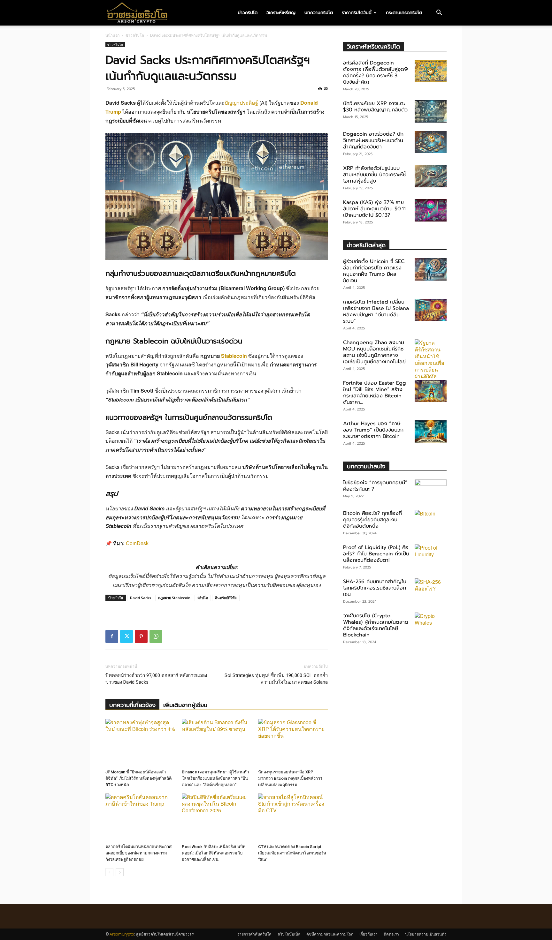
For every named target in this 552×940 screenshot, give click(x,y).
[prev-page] (109, 872)
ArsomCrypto (122, 934)
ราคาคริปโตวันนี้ (357, 12)
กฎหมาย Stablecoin (174, 597)
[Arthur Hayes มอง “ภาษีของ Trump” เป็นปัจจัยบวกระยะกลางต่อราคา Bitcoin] (431, 431)
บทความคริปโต (318, 12)
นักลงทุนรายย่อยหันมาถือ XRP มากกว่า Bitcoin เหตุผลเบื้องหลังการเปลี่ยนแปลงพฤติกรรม (290, 778)
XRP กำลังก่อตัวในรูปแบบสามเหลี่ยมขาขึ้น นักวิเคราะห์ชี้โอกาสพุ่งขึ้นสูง (374, 174)
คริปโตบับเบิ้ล (289, 934)
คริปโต (202, 597)
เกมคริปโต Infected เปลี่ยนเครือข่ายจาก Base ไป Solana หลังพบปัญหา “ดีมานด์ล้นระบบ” (376, 311)
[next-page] (120, 872)
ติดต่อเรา (391, 934)
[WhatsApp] (156, 636)
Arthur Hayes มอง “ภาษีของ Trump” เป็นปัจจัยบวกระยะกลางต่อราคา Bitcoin (373, 430)
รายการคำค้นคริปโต (254, 934)
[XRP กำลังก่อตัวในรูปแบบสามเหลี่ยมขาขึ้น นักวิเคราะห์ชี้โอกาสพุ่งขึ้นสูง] (431, 176)
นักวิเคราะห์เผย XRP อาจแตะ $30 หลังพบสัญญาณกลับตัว (375, 107)
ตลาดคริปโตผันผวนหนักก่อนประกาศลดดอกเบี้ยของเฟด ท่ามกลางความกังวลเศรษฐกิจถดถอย (138, 853)
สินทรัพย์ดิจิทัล (226, 597)
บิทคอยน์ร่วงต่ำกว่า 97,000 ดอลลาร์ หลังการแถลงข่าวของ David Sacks (156, 679)
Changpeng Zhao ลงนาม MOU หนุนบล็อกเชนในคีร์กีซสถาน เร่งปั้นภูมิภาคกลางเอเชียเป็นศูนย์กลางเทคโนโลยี (374, 352)
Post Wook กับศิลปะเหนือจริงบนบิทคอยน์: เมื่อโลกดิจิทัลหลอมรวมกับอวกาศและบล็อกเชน (214, 853)
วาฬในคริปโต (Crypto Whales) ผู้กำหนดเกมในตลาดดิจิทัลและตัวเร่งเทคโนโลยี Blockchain (375, 625)
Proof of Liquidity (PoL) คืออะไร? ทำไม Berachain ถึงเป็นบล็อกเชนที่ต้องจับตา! (376, 554)
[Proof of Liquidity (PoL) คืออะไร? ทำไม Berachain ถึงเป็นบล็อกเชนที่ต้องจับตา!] (431, 555)
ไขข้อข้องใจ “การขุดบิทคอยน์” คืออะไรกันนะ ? (375, 486)
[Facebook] (111, 636)
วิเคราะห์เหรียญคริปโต (373, 46)
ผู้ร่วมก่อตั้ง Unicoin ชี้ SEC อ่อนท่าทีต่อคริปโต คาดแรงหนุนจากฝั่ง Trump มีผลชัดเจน (373, 271)
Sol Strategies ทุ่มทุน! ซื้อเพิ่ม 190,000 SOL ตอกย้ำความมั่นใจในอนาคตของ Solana (276, 679)
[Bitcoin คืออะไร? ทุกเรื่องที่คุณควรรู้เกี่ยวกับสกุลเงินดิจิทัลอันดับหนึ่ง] (431, 521)
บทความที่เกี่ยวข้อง (132, 705)
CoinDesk (137, 543)
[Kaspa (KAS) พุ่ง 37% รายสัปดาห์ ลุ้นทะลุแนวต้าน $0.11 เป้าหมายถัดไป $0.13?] (431, 210)
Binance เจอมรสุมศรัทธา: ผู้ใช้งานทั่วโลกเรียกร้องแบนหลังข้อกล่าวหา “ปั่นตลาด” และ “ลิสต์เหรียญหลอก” (215, 778)
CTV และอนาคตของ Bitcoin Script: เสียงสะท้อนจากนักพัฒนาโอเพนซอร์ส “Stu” (292, 853)
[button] (439, 13)
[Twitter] (126, 636)
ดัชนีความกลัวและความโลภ (329, 934)
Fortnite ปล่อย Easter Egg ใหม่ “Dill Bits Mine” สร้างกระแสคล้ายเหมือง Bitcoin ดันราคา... (374, 392)
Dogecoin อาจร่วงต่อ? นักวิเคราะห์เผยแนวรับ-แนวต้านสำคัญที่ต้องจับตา (373, 140)
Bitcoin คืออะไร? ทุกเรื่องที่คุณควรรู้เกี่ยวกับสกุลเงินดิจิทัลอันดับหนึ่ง (372, 519)
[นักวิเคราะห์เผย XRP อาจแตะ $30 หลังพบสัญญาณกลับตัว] (431, 111)
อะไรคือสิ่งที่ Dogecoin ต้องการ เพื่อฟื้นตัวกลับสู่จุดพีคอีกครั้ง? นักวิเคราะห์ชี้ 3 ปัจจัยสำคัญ (375, 72)
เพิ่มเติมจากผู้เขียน (185, 705)
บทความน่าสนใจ (366, 466)
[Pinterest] (141, 636)
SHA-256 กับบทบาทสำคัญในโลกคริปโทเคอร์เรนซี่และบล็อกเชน (374, 588)
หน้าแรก (112, 35)
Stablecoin (234, 355)
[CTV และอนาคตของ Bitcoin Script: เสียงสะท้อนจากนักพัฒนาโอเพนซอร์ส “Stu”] (293, 817)
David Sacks (140, 597)
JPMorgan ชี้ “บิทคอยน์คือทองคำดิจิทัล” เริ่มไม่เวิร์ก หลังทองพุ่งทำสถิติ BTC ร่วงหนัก (138, 778)
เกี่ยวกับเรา (368, 934)
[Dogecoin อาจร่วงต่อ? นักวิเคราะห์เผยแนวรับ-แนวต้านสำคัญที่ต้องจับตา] (431, 142)
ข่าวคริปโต (247, 12)
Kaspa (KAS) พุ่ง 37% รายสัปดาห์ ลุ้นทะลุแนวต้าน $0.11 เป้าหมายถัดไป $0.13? (374, 209)
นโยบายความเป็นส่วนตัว (426, 934)
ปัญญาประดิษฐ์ (241, 102)
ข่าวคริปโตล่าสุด (366, 245)
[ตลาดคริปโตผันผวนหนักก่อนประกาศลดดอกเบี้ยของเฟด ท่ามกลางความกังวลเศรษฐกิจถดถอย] (140, 817)
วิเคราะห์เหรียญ (280, 12)
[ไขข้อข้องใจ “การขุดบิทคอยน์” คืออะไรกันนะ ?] (431, 490)
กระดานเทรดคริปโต (404, 12)
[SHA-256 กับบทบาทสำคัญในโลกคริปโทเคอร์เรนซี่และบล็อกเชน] (431, 589)
